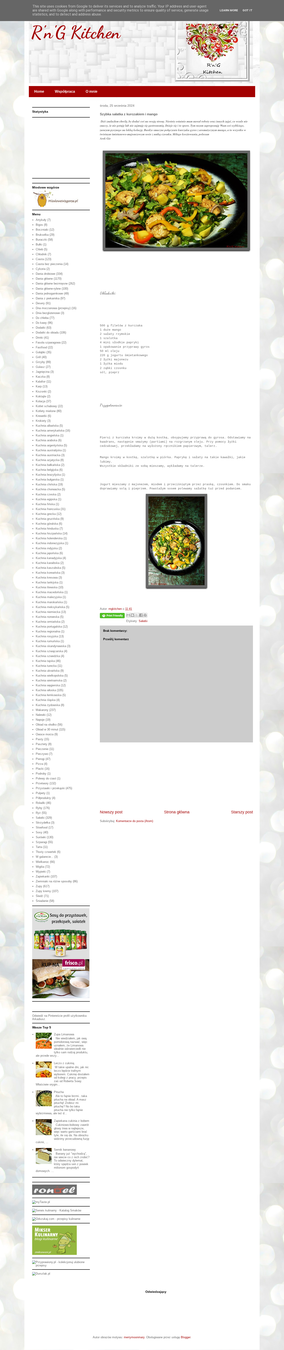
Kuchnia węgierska (48, 685)
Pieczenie (42, 749)
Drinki (39, 337)
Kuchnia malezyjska (49, 597)
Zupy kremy (43, 891)
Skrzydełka (43, 822)
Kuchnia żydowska (48, 705)
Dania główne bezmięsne (52, 283)
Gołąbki (40, 352)
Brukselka (42, 234)
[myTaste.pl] (41, 1202)
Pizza (39, 763)
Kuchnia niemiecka (48, 612)
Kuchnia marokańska (49, 602)
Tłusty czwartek (46, 852)
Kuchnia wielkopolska (49, 675)
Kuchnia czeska (46, 494)
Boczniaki (42, 229)
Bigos (39, 224)
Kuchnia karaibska (47, 563)
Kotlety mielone (46, 411)
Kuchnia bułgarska (47, 479)
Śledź (39, 896)
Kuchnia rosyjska (47, 636)
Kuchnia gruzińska (47, 518)
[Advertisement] (176, 776)
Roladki (40, 803)
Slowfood (41, 827)
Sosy (39, 832)
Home (39, 91)
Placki (40, 768)
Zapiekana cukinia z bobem (71, 1120)
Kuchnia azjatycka (47, 460)
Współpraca (65, 91)
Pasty (39, 739)
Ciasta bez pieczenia (49, 264)
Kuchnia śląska (45, 700)
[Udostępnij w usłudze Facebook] (141, 615)
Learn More (229, 10)
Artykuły (41, 220)
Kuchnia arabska (46, 440)
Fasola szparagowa (48, 342)
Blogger (185, 1337)
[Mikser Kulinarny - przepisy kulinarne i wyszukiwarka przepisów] (54, 1254)
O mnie (91, 91)
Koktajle (41, 396)
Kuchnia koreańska (48, 572)
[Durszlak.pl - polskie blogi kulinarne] (41, 1273)
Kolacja (40, 401)
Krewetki (41, 416)
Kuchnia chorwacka (48, 489)
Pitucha (59, 1092)
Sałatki (143, 621)
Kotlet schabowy (46, 406)
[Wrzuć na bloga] (132, 615)
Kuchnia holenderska (49, 538)
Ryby (39, 808)
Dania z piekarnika (47, 298)
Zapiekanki (43, 876)
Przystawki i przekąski (50, 788)
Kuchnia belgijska (47, 469)
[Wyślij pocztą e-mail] (128, 615)
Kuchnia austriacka (48, 455)
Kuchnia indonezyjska (50, 543)
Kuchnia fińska (45, 504)
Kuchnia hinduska (47, 528)
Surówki (41, 837)
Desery (40, 303)
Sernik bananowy (65, 1149)
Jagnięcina (42, 371)
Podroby (41, 773)
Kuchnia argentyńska (49, 445)
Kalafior (40, 381)
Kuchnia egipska (46, 499)
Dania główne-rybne (48, 288)
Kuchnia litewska (46, 587)
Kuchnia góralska (47, 523)
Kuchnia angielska (47, 435)
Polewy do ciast (46, 778)
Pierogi (40, 759)
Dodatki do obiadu (47, 332)
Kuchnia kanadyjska (49, 558)
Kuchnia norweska (47, 616)
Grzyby (40, 362)
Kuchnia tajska (45, 661)
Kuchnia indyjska (47, 548)
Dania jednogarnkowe (49, 293)
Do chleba (42, 318)
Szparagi (41, 842)
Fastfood (41, 347)
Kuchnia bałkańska (48, 465)
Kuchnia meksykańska (50, 607)
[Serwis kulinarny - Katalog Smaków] (56, 1210)
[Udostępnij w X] (136, 615)
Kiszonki (41, 391)
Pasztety (41, 744)
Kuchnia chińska (46, 484)
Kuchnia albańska (47, 425)
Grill (38, 357)
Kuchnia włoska (46, 690)
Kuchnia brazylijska (48, 474)
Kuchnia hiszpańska (49, 533)
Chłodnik (41, 254)
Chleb (39, 249)
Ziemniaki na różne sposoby (54, 881)
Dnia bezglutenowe (48, 313)
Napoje (40, 719)
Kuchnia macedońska (49, 592)
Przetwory (42, 783)
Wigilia (40, 866)
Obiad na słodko (46, 724)
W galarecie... (44, 856)
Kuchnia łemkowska (48, 695)
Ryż (38, 812)
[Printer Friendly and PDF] (112, 616)
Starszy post (242, 812)
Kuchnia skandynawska (51, 646)
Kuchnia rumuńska (48, 641)
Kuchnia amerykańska (50, 430)
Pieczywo (42, 753)
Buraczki (41, 239)
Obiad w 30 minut (47, 729)
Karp (39, 386)
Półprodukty (43, 798)
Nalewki (41, 714)
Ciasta (40, 259)
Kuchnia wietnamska (49, 680)
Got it (247, 10)
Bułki (39, 244)
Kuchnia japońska (47, 553)
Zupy (39, 886)
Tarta (39, 847)
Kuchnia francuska (48, 509)
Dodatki (40, 327)
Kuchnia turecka (46, 665)
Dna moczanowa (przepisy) (53, 308)
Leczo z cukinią (64, 1063)
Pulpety (40, 793)
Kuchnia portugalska (49, 626)
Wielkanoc (42, 861)
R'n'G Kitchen (75, 32)
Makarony (42, 710)
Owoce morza (44, 734)
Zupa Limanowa (64, 1034)
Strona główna (176, 812)
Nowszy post (111, 812)
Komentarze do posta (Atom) (134, 821)
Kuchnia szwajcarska (49, 651)
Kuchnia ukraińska (47, 670)
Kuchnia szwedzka (48, 656)
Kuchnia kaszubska (48, 567)
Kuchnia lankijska (47, 582)
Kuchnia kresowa (47, 577)
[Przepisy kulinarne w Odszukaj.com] (56, 1218)
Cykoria (40, 269)
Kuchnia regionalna (48, 631)
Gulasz (40, 367)
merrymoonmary (134, 1337)
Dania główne (44, 278)
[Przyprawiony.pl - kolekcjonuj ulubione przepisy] (61, 1265)
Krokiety (41, 420)
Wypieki (41, 871)
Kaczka (40, 376)
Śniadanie (42, 901)
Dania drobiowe (45, 273)
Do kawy (41, 322)
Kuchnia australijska (49, 450)
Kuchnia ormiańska (48, 621)
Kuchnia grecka (46, 514)
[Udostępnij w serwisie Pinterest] (145, 615)
